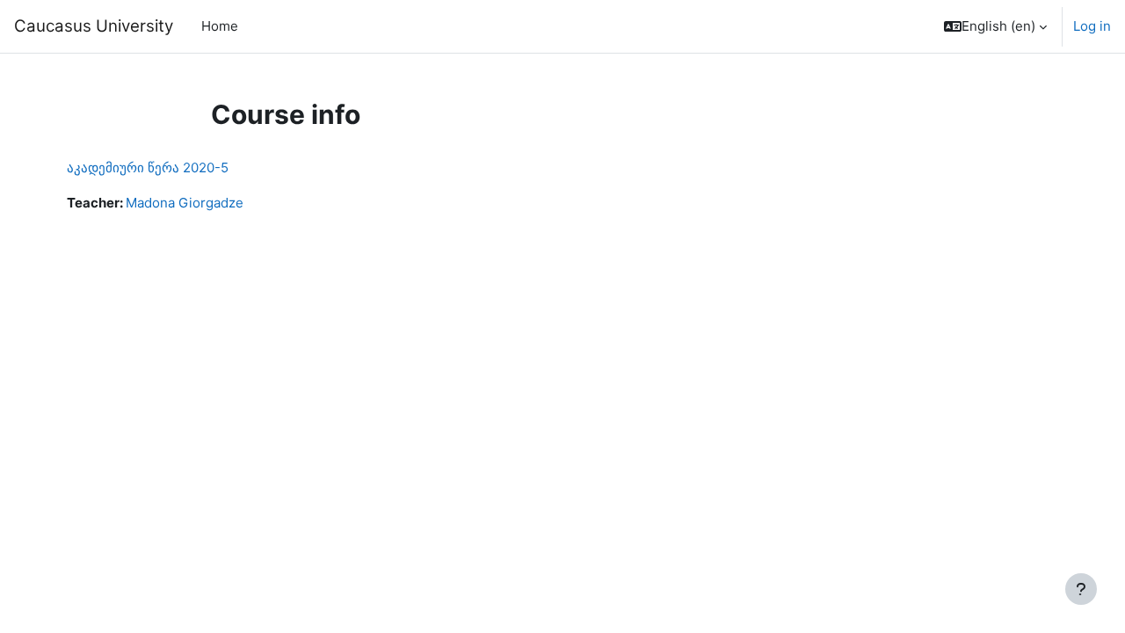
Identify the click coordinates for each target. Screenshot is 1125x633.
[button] (995, 26)
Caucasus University (93, 26)
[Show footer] (1081, 589)
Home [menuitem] (219, 26)
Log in (1092, 26)
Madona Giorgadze (184, 202)
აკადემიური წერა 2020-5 (148, 167)
